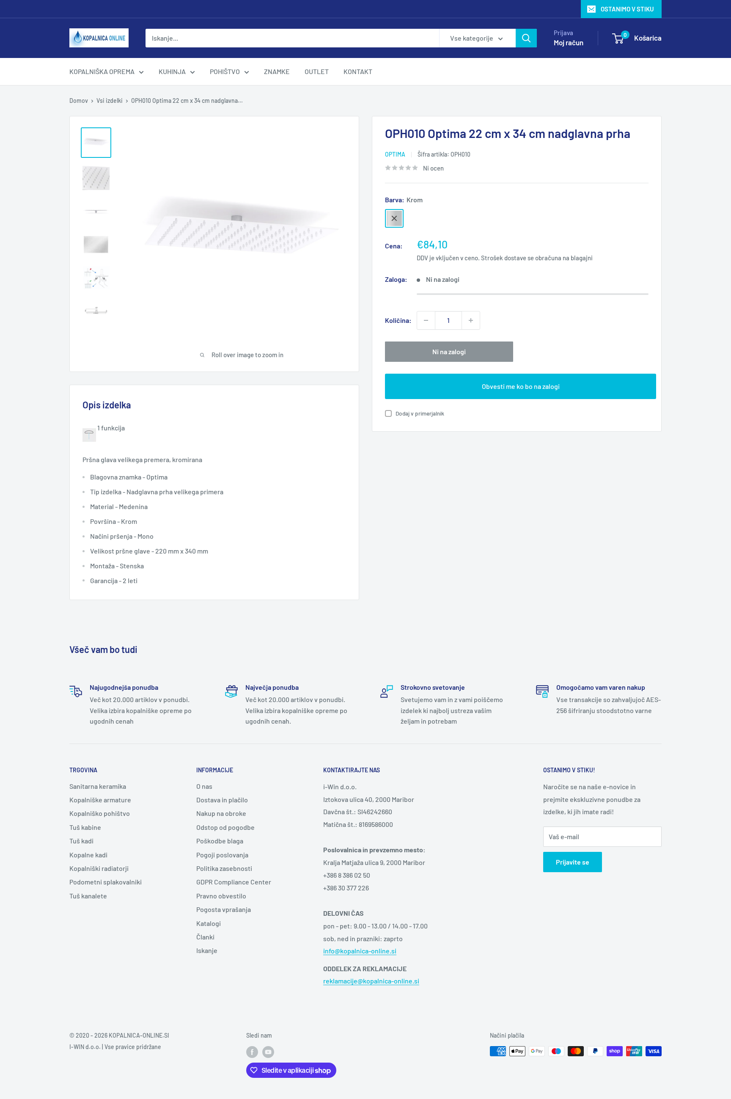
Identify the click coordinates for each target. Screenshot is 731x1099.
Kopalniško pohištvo (99, 813)
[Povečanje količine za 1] (471, 320)
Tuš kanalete (88, 896)
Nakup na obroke (221, 813)
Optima (395, 154)
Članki (205, 937)
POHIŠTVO (225, 71)
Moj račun (568, 42)
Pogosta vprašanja (223, 909)
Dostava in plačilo (222, 800)
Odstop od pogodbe (225, 827)
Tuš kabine (85, 827)
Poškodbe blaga (219, 841)
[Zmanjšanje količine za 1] (426, 320)
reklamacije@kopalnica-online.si (371, 981)
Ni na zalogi (449, 351)
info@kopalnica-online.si (359, 951)
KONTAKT (358, 71)
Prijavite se (572, 862)
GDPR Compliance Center (233, 882)
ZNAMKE (277, 71)
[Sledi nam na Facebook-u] (252, 1052)
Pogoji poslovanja (222, 855)
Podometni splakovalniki (105, 882)
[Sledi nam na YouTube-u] (268, 1052)
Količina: (398, 320)
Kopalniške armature (100, 800)
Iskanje (206, 950)
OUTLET (317, 71)
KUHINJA (172, 71)
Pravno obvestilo (221, 896)
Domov (78, 100)
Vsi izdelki (109, 100)
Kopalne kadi (88, 855)
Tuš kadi (81, 841)
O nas (204, 786)
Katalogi (208, 923)
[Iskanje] (526, 38)
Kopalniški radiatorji (99, 868)
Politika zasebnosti (224, 868)
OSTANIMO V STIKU (627, 9)
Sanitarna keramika (97, 786)
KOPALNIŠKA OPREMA (102, 71)
